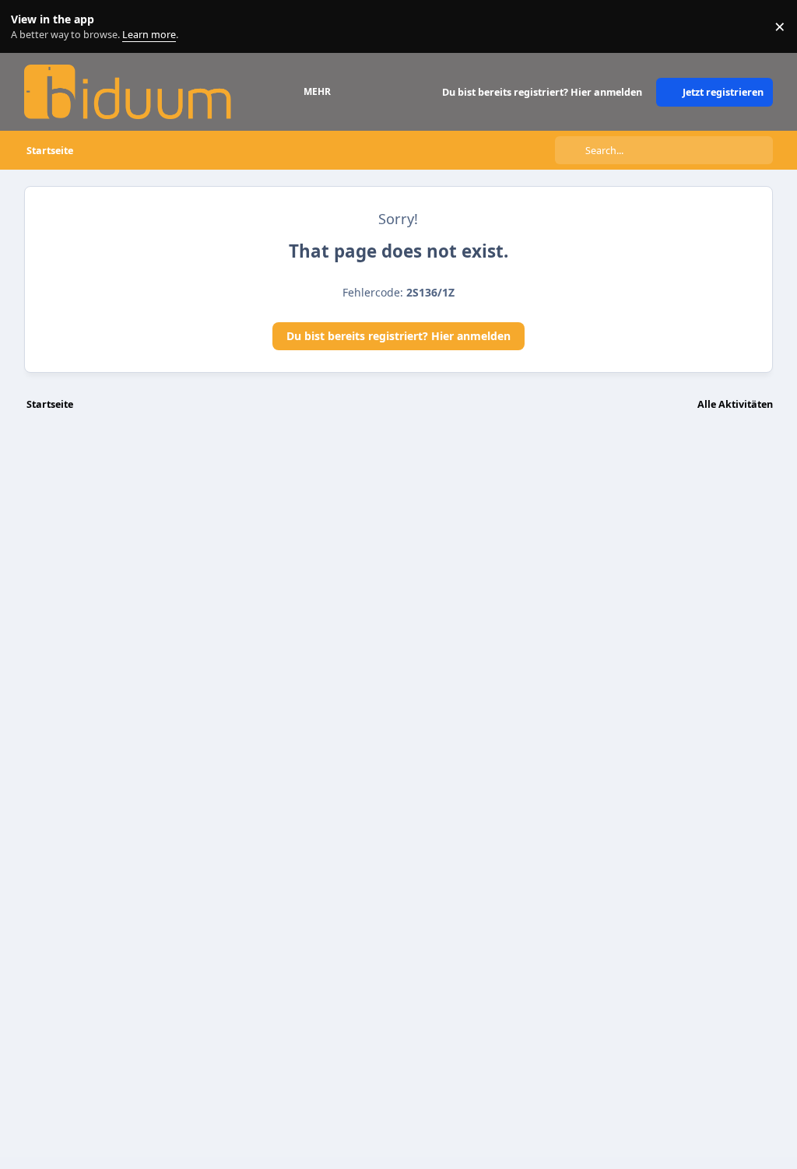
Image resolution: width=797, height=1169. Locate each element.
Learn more (30, 26)
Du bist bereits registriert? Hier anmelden (398, 335)
